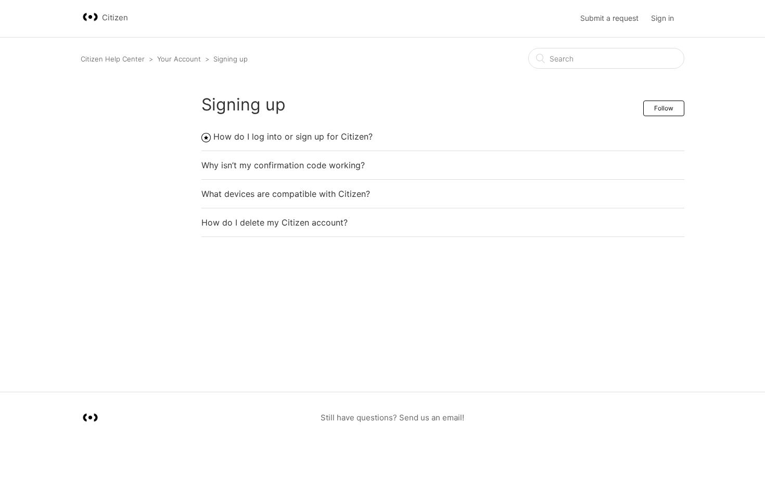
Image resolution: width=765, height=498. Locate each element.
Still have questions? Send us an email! (392, 417)
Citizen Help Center (113, 59)
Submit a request (609, 18)
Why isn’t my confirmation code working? (283, 165)
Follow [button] (663, 108)
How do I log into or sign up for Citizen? (293, 136)
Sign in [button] (662, 18)
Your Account (179, 59)
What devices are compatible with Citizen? (285, 194)
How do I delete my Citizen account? (274, 222)
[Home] (91, 24)
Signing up (230, 59)
